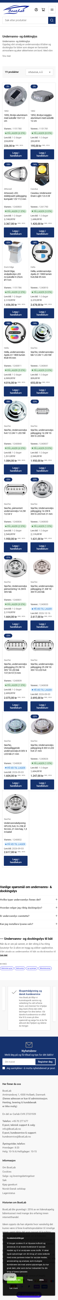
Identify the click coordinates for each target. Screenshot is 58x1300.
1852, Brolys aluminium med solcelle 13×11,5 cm (15, 118)
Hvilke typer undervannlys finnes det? (20, 899)
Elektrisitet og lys (6, 968)
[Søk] (51, 20)
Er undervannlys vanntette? (14, 916)
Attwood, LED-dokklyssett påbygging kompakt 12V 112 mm (15, 196)
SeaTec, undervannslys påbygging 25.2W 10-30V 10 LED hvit (42, 667)
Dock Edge (9, 267)
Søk (4, 1180)
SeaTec (34, 348)
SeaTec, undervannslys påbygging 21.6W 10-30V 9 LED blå (42, 589)
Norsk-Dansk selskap (13, 1188)
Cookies (6, 1171)
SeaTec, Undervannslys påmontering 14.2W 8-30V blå (15, 589)
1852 (6, 111)
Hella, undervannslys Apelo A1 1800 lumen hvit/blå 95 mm (41, 274)
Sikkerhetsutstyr (45, 968)
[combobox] (29, 20)
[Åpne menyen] (52, 9)
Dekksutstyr (20, 968)
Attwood (8, 189)
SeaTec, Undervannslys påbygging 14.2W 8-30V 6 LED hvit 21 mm (42, 511)
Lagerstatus (8, 1193)
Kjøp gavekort (9, 1184)
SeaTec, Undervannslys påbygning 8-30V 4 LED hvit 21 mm (42, 748)
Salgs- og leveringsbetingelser (18, 1176)
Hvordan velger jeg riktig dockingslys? (21, 907)
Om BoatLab (9, 1167)
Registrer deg (45, 1061)
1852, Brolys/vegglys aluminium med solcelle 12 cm (42, 118)
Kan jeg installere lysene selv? (16, 924)
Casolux (34, 189)
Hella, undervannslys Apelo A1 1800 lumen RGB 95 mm (14, 355)
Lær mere (14, 1288)
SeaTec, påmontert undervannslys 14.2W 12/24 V (15, 511)
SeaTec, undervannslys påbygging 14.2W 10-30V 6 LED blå (42, 433)
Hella (33, 267)
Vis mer (6, 56)
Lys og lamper (31, 968)
